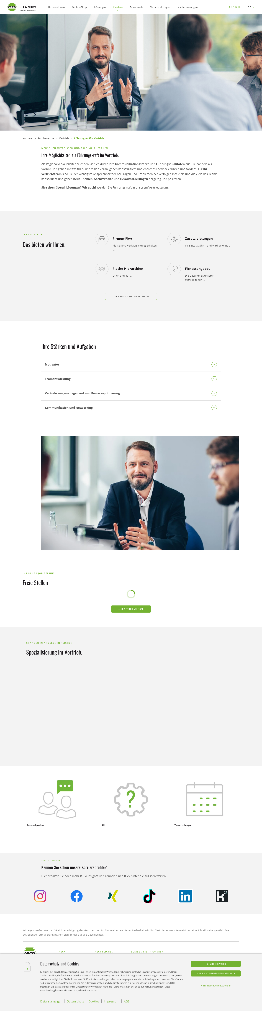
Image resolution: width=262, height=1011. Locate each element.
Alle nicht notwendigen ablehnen (216, 973)
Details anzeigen (51, 1001)
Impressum (111, 1001)
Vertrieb (64, 138)
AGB (127, 1001)
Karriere (27, 138)
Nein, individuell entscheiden (216, 985)
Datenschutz (75, 1001)
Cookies (94, 1001)
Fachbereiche (46, 138)
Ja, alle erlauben (216, 963)
